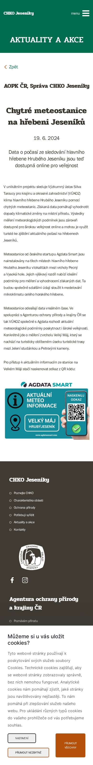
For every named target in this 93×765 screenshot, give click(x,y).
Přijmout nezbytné (28, 752)
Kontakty (20, 529)
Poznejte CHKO (24, 493)
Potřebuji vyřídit (24, 515)
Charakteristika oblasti (28, 500)
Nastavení (21, 738)
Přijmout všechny (70, 745)
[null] (11, 66)
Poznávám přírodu (26, 621)
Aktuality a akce (24, 522)
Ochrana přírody (24, 507)
